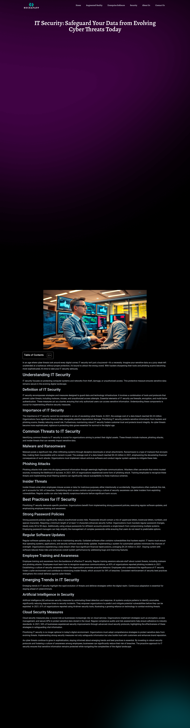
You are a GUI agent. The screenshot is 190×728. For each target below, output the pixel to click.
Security (133, 5)
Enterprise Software (116, 5)
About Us (146, 5)
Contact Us (160, 5)
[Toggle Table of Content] (48, 355)
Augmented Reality (94, 5)
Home (78, 5)
